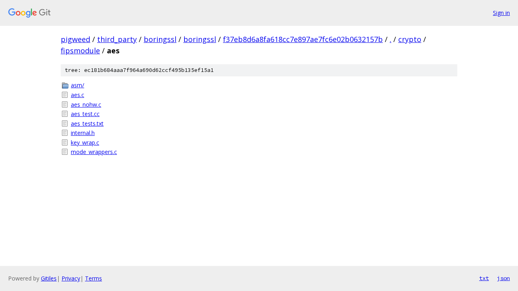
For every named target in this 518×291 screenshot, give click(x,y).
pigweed (75, 39)
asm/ (77, 85)
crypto (409, 39)
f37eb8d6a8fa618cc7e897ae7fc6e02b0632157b (303, 39)
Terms (93, 278)
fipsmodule (80, 50)
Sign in (501, 13)
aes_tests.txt (87, 123)
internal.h (83, 133)
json (503, 278)
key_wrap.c (85, 142)
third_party (117, 39)
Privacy (71, 278)
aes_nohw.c (86, 104)
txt (484, 278)
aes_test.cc (85, 114)
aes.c (77, 95)
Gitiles (49, 278)
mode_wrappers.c (94, 152)
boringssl (160, 39)
